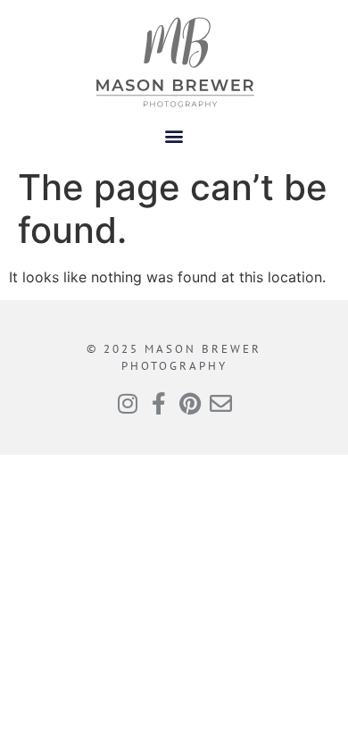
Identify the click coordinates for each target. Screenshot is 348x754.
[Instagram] (127, 403)
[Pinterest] (189, 403)
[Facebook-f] (158, 403)
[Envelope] (221, 403)
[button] (174, 135)
